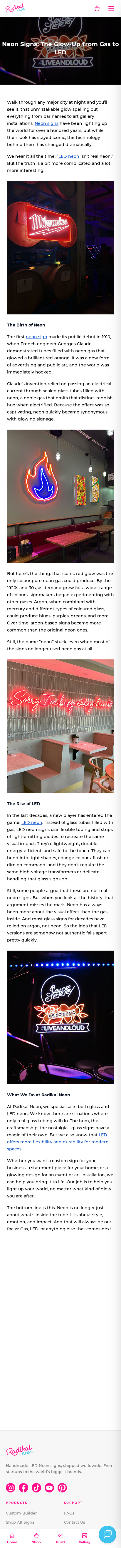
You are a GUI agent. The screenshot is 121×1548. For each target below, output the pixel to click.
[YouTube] (49, 1487)
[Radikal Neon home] (15, 8)
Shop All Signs (20, 1522)
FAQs (69, 1513)
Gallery (84, 1542)
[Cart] (97, 8)
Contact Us (74, 1522)
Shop (36, 1542)
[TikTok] (36, 1487)
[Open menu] (111, 8)
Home (12, 1542)
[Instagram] (10, 1487)
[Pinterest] (62, 1487)
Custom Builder (21, 1513)
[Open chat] (107, 1534)
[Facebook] (23, 1487)
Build (60, 1542)
